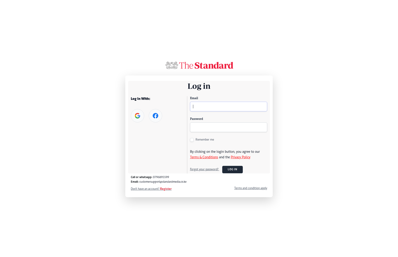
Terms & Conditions (204, 157)
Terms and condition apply (250, 188)
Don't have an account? (151, 189)
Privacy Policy (240, 157)
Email (194, 98)
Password (196, 119)
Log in (232, 169)
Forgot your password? (204, 169)
